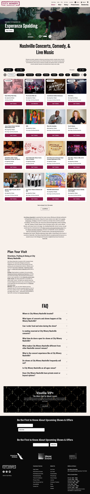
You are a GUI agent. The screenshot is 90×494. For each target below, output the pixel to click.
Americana (20, 74)
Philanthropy (53, 475)
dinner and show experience (35, 229)
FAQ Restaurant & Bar (38, 473)
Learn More (45, 406)
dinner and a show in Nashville (19, 269)
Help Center (35, 469)
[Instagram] (7, 472)
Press (51, 484)
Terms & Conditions (37, 478)
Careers (52, 488)
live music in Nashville (18, 267)
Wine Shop (53, 2)
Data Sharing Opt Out (38, 482)
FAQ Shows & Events (38, 471)
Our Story (66, 2)
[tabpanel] (45, 23)
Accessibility (36, 484)
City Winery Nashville (29, 217)
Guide (58, 2)
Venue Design (53, 478)
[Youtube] (10, 472)
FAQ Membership (37, 475)
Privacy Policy (36, 480)
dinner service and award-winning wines (52, 228)
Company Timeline (54, 482)
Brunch (38, 74)
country (63, 219)
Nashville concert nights (28, 277)
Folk (68, 74)
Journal (52, 480)
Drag (61, 74)
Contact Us (35, 486)
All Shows (11, 74)
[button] (53, 5)
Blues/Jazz (30, 74)
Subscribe (21, 429)
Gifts (62, 2)
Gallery (52, 486)
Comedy (46, 74)
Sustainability (53, 473)
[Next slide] (85, 74)
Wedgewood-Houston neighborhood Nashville (18, 274)
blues (35, 220)
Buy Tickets (9, 30)
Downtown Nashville (24, 293)
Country (54, 74)
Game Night (75, 74)
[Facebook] (4, 472)
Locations (71, 2)
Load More (45, 208)
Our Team (52, 471)
